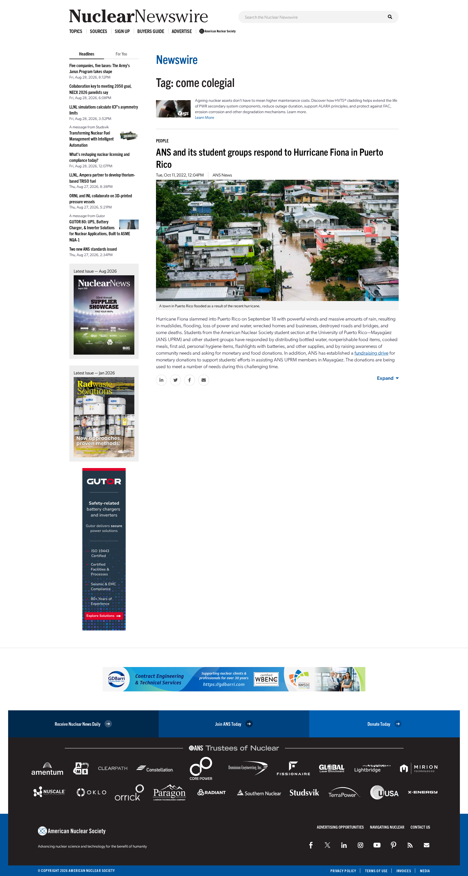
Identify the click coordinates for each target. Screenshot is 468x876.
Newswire (177, 58)
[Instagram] (360, 845)
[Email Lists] (426, 845)
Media (425, 870)
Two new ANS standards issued (93, 248)
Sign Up (122, 31)
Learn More (204, 117)
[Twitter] (327, 845)
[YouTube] (377, 845)
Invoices (403, 870)
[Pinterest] (393, 845)
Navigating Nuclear (387, 826)
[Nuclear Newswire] (410, 845)
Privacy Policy (343, 870)
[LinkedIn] (343, 845)
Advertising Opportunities (340, 826)
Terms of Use (376, 870)
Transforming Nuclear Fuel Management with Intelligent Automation (91, 139)
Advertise (182, 31)
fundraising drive (371, 352)
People (162, 140)
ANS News (222, 175)
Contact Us (420, 826)
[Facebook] (310, 845)
